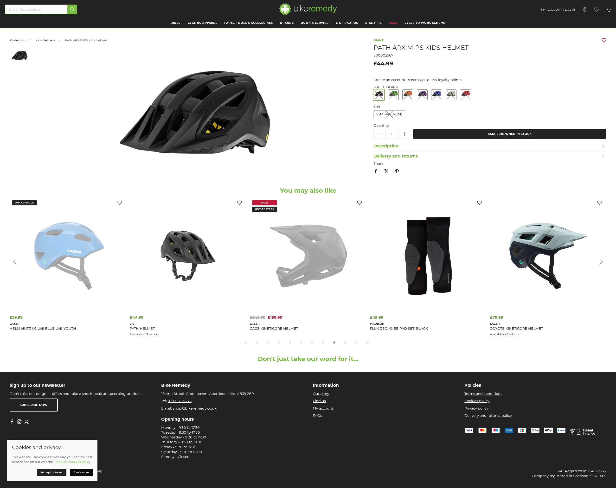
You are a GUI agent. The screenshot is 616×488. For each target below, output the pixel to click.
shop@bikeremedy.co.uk (195, 408)
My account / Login (558, 9)
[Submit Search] (72, 9)
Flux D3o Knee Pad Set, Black (399, 328)
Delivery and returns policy (488, 415)
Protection (18, 40)
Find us (319, 401)
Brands (287, 23)
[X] (26, 421)
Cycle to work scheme (424, 23)
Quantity (381, 125)
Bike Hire (373, 23)
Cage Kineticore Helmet (274, 328)
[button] (596, 9)
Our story (321, 394)
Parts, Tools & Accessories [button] (248, 23)
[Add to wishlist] (119, 202)
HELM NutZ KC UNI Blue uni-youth (43, 328)
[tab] (245, 342)
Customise (81, 472)
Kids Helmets (45, 40)
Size (376, 106)
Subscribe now (34, 405)
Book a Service (314, 23)
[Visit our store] (584, 9)
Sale (393, 23)
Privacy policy (476, 408)
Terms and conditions (483, 394)
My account (323, 408)
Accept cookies (52, 472)
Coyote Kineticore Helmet (516, 328)
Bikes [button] (175, 23)
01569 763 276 (180, 401)
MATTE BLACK (385, 87)
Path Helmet (142, 328)
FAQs (317, 415)
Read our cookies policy (72, 462)
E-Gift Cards (347, 23)
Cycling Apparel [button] (202, 23)
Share (378, 163)
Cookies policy (476, 401)
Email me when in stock (510, 134)
